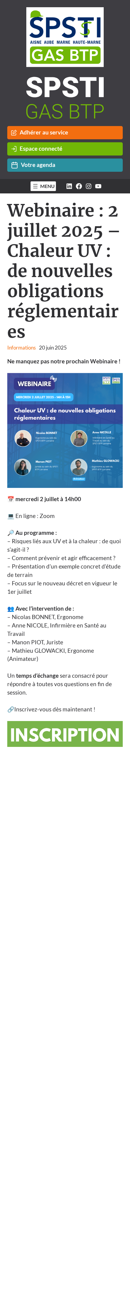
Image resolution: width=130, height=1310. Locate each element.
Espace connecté (41, 148)
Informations (21, 347)
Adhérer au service (44, 132)
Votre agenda (38, 165)
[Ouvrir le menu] (43, 186)
